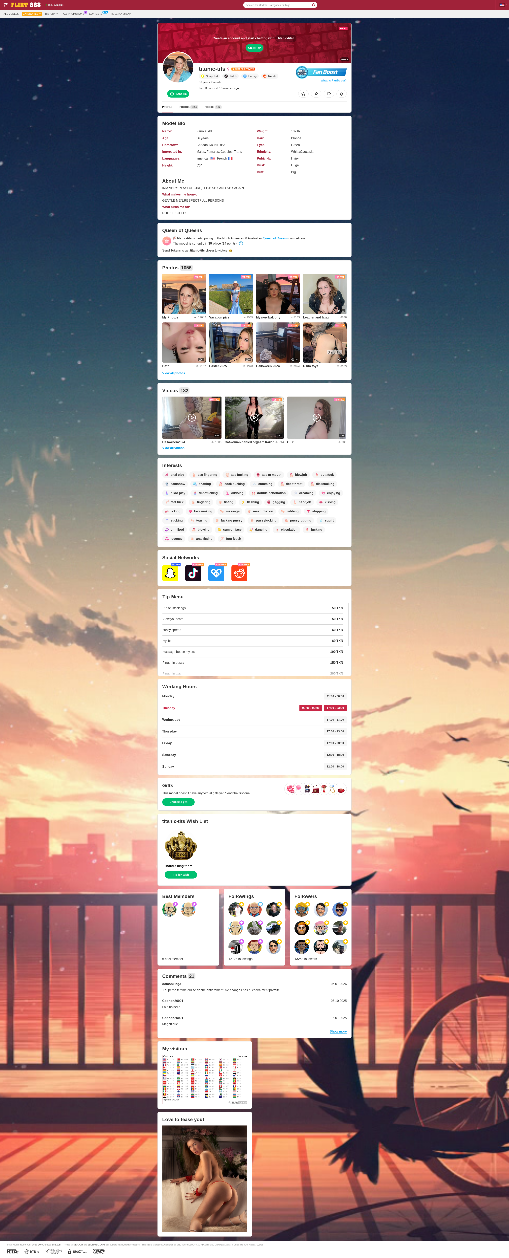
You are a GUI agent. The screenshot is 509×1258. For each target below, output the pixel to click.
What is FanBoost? (334, 80)
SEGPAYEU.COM (96, 1244)
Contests (95, 14)
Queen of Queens (275, 238)
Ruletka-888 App (121, 14)
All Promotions (73, 14)
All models (11, 14)
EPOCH (79, 1244)
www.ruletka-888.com (49, 1244)
